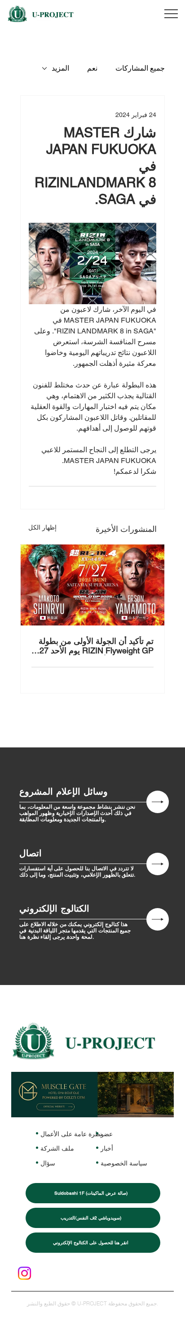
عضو (107, 1134)
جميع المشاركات (140, 68)
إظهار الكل (42, 527)
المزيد (60, 68)
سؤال (47, 1163)
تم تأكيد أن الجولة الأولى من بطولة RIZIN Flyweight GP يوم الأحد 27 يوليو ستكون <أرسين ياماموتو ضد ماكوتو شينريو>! (96, 645)
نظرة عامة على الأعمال (71, 1134)
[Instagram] (24, 1273)
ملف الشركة (57, 1148)
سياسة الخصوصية (124, 1163)
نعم (92, 68)
